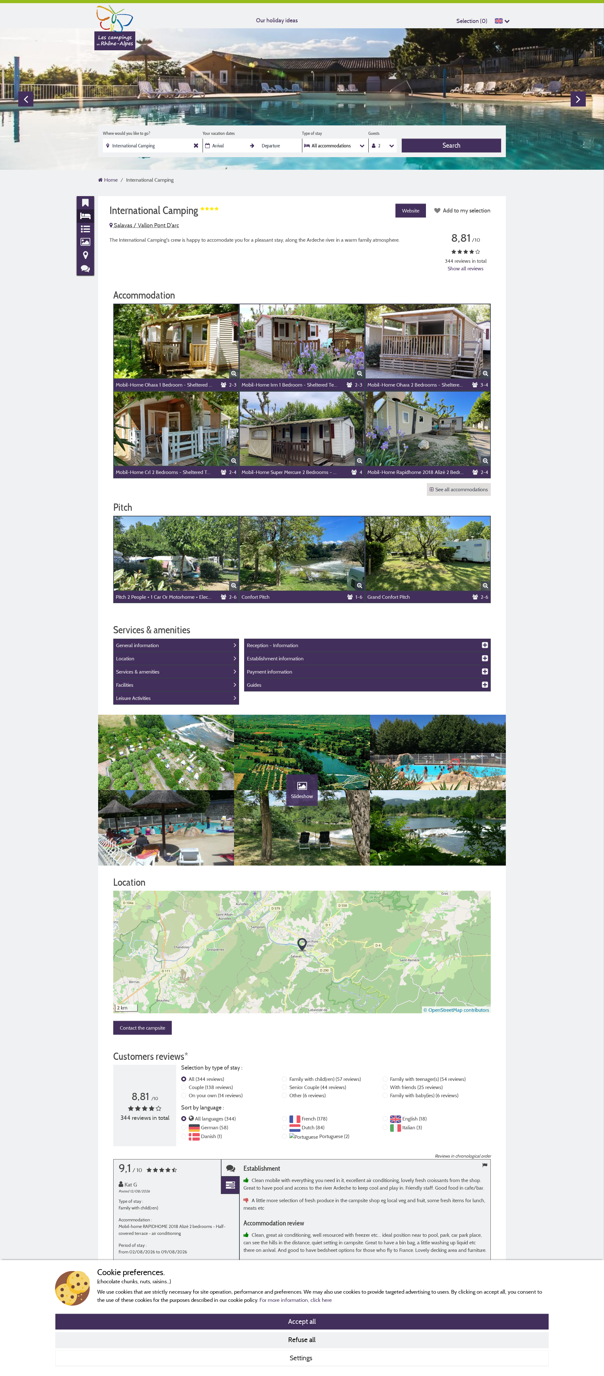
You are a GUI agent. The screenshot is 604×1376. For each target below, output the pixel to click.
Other (307, 1095)
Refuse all (302, 1339)
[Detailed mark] (230, 1185)
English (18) (414, 1118)
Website (410, 210)
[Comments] (230, 1168)
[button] (302, 945)
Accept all (302, 1321)
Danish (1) (211, 1136)
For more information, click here (296, 1299)
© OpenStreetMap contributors (456, 1010)
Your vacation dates (219, 133)
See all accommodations (461, 489)
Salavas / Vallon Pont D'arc (146, 225)
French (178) (314, 1118)
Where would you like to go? (126, 133)
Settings (302, 1358)
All (206, 1079)
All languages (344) (215, 1118)
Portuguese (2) (334, 1136)
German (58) (214, 1127)
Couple (211, 1087)
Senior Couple (317, 1087)
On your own (216, 1095)
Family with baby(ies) (424, 1095)
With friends (416, 1087)
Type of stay (312, 133)
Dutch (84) (313, 1127)
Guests (373, 133)
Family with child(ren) (325, 1079)
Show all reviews (466, 268)
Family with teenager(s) (428, 1079)
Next (578, 99)
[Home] (114, 17)
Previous (25, 99)
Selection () (471, 21)
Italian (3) (412, 1127)
